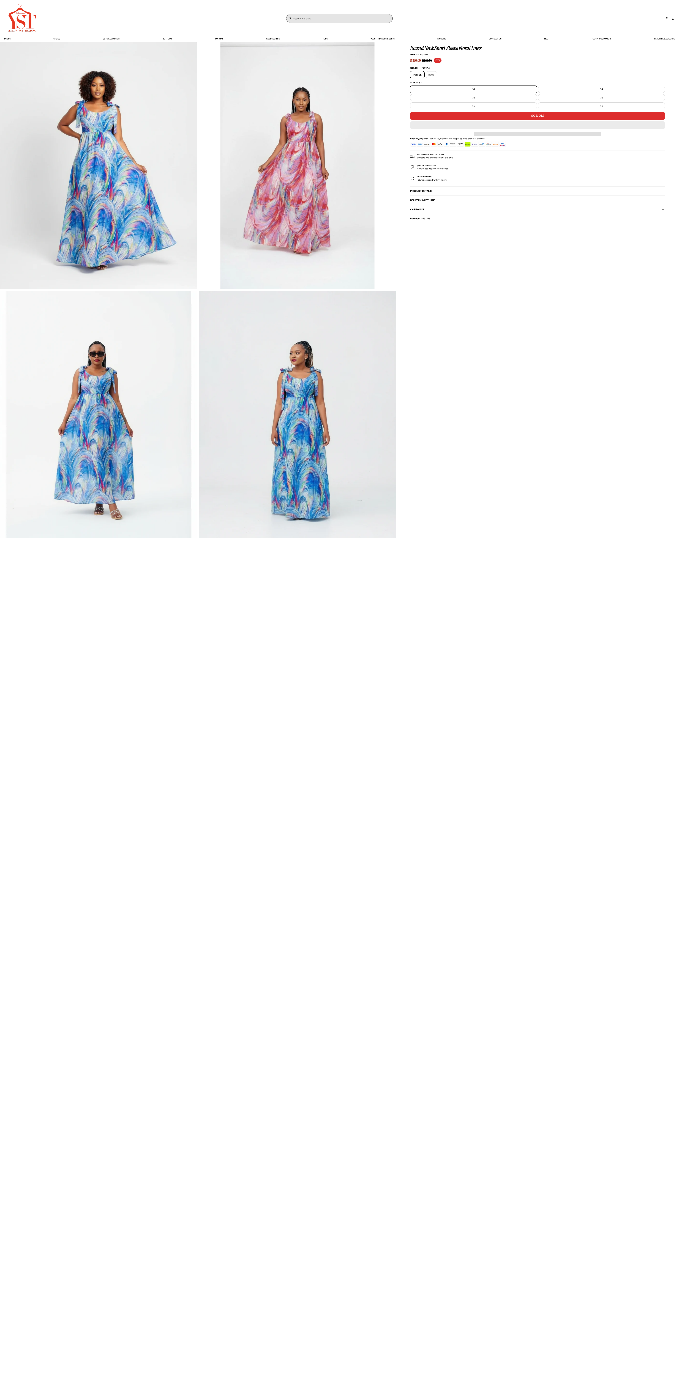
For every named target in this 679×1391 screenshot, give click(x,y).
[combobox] (339, 18)
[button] (537, 125)
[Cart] (672, 18)
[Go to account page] (667, 18)
